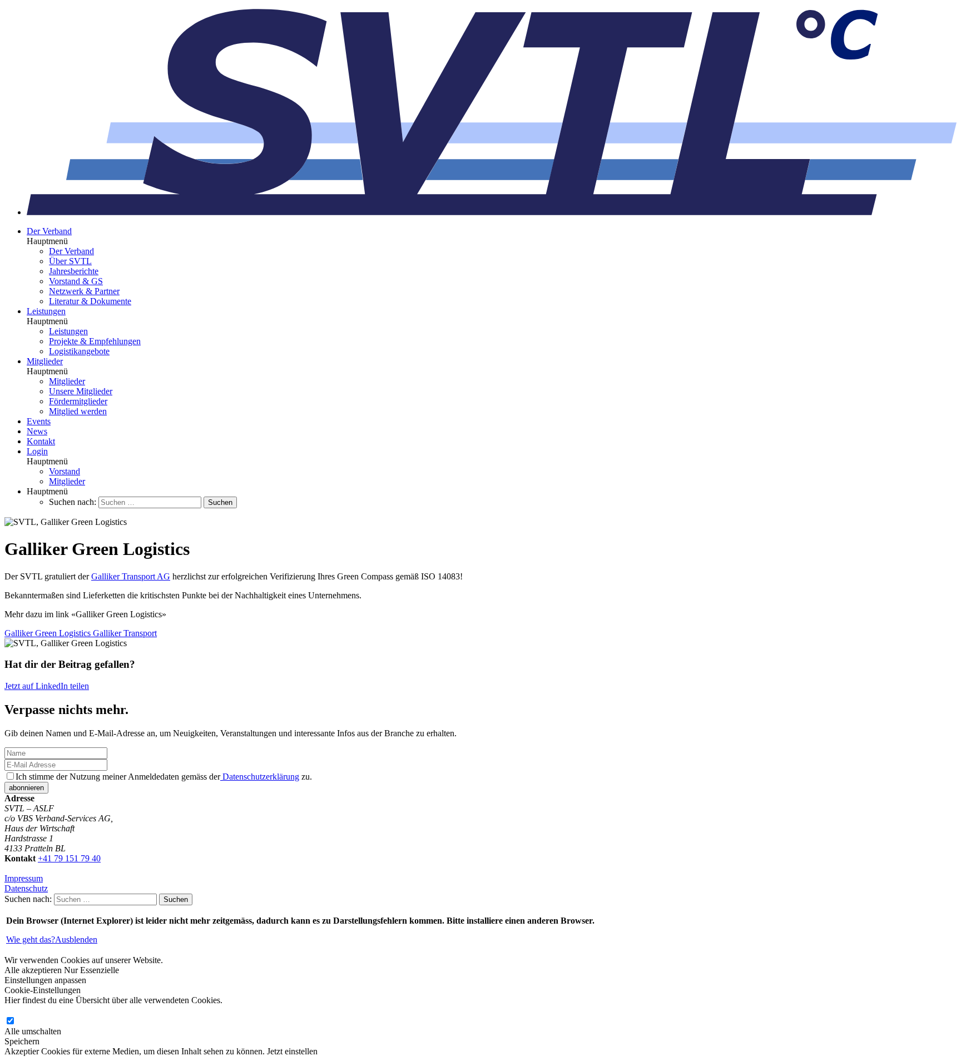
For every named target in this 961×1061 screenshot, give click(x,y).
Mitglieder (45, 361)
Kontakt (41, 441)
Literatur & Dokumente (90, 301)
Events (39, 421)
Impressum (23, 878)
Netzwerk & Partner (84, 291)
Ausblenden (76, 939)
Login (37, 451)
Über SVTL (70, 261)
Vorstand (64, 471)
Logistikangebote (79, 351)
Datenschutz (26, 888)
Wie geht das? (30, 939)
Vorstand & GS (76, 281)
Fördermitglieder (78, 401)
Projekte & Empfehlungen (95, 341)
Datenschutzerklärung (259, 776)
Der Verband (49, 231)
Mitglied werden (78, 411)
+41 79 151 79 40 (69, 858)
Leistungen (46, 311)
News (37, 431)
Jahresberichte (73, 271)
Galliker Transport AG (130, 576)
